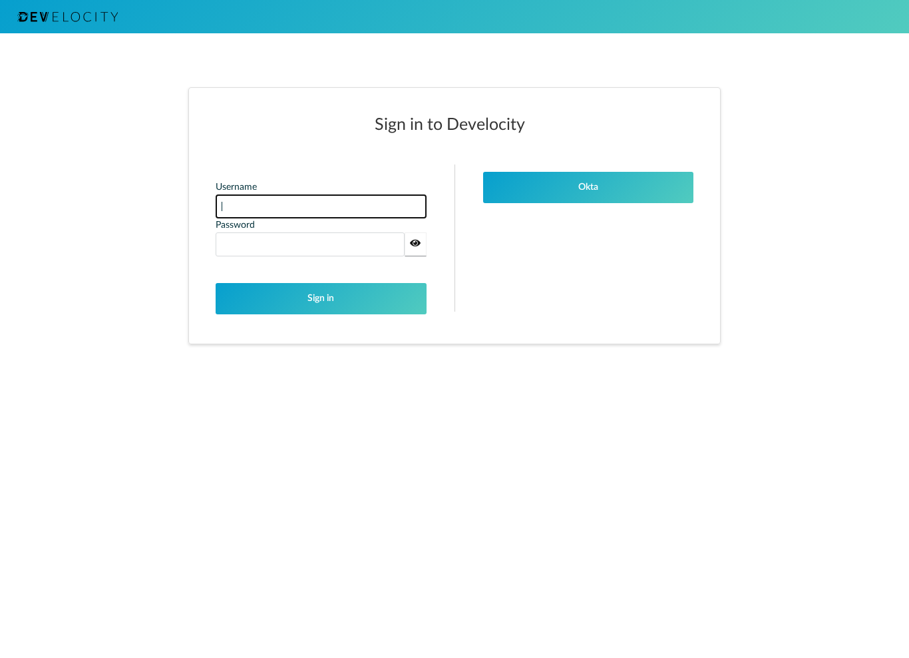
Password (235, 225)
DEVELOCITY (67, 17)
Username (236, 187)
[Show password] (416, 244)
